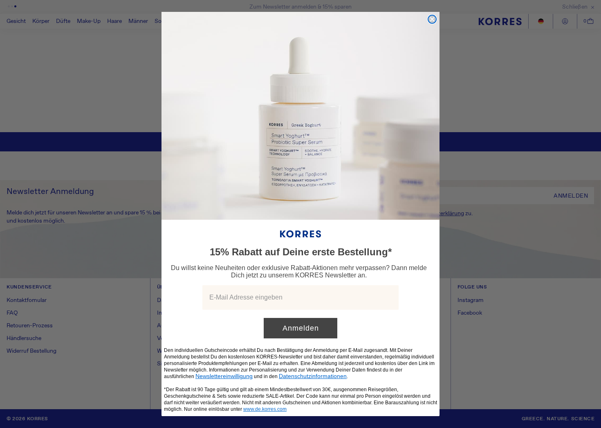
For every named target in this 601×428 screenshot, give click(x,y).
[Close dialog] (432, 19)
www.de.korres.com (265, 409)
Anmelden (301, 328)
